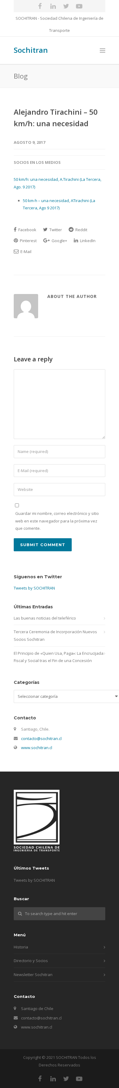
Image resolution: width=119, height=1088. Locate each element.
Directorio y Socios (31, 960)
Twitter (55, 229)
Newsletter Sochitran (33, 974)
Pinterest (28, 240)
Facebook (26, 229)
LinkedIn (87, 240)
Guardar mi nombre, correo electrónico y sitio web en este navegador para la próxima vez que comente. (57, 521)
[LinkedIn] (53, 6)
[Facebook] (40, 6)
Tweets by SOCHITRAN (34, 588)
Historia (21, 947)
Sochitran (31, 50)
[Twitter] (66, 6)
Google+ (59, 240)
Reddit (80, 229)
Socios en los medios (37, 162)
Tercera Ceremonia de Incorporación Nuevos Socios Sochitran (55, 635)
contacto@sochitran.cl (41, 738)
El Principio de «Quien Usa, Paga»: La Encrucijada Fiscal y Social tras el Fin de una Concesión (58, 657)
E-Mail (25, 251)
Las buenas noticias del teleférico (45, 618)
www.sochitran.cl (36, 747)
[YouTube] (79, 6)
